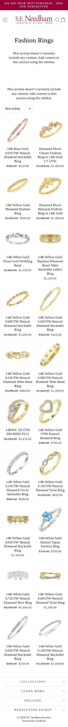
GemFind (41, 721)
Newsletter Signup (33, 709)
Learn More (33, 691)
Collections (33, 681)
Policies (33, 700)
